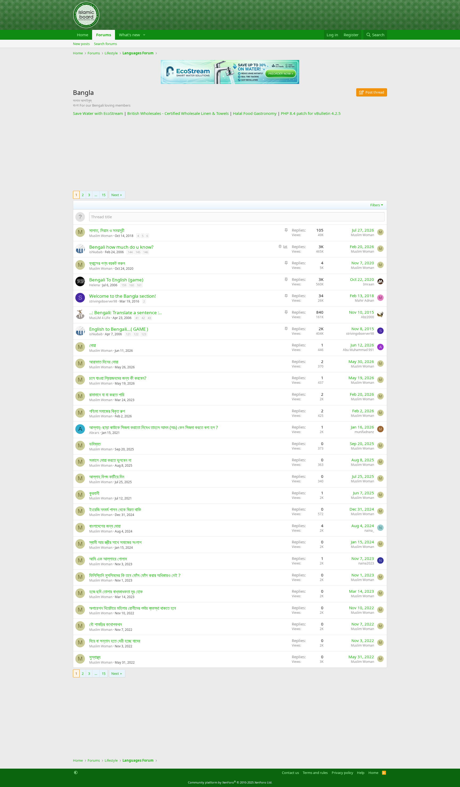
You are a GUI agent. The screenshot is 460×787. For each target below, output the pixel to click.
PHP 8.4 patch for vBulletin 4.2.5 (311, 113)
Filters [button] (375, 205)
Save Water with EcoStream (98, 113)
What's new (129, 34)
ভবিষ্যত (95, 444)
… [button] (96, 194)
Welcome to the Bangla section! (122, 296)
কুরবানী (94, 493)
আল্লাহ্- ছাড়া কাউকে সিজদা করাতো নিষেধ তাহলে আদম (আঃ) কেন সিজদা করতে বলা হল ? (153, 427)
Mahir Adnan (364, 300)
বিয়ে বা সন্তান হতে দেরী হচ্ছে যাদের (114, 641)
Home (82, 34)
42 (143, 318)
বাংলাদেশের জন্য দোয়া (105, 526)
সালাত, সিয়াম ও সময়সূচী (106, 230)
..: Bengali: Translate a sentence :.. (125, 312)
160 (131, 285)
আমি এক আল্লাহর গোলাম (108, 559)
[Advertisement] (230, 153)
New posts (81, 43)
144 (130, 252)
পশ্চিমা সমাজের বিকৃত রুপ (107, 411)
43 (149, 318)
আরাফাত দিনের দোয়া (103, 362)
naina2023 (366, 563)
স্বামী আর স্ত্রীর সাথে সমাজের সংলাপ (115, 542)
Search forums (105, 43)
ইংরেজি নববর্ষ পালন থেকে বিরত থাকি (115, 509)
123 (143, 334)
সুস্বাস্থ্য (94, 657)
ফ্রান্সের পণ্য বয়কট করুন (107, 263)
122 (136, 334)
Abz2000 (367, 317)
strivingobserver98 (103, 301)
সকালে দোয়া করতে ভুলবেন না (110, 460)
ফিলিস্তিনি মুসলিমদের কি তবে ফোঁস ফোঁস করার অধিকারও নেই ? (134, 575)
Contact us (290, 772)
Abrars (94, 432)
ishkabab (95, 252)
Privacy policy (342, 772)
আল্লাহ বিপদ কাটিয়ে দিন (106, 477)
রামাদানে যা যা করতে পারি (106, 395)
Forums (103, 34)
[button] (144, 35)
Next (115, 194)
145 (137, 252)
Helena (94, 285)
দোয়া (92, 345)
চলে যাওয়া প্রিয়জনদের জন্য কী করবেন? (117, 378)
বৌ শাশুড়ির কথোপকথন (105, 624)
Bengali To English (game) (116, 280)
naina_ (369, 530)
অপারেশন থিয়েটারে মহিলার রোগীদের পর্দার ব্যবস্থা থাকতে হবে (132, 608)
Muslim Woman (100, 235)
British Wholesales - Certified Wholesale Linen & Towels (178, 113)
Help (360, 772)
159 (123, 285)
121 (128, 334)
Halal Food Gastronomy (255, 113)
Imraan (368, 284)
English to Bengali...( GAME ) (118, 329)
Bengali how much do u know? (121, 247)
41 (137, 318)
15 (103, 194)
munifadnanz (364, 432)
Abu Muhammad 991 (358, 350)
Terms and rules (315, 772)
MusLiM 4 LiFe (99, 318)
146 (145, 252)
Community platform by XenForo (230, 782)
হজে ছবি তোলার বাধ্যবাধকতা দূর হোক (116, 591)
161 (139, 285)
